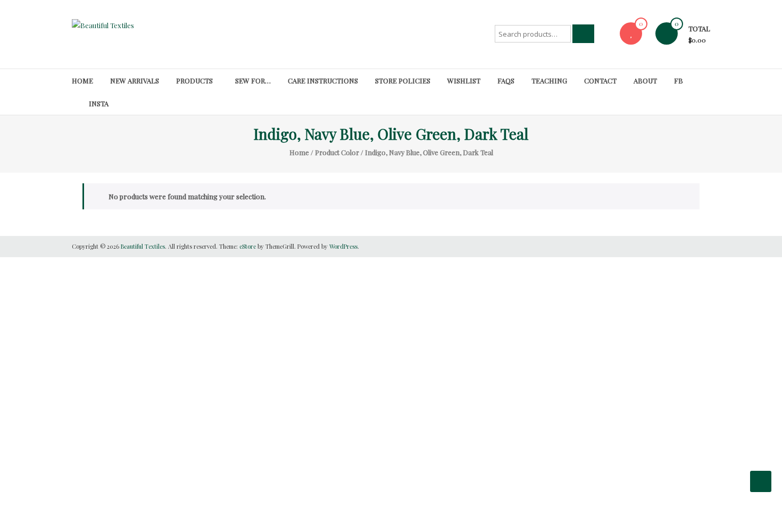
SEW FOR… (253, 80)
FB (678, 80)
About (645, 80)
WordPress (343, 246)
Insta (99, 103)
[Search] (583, 33)
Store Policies (402, 80)
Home (82, 80)
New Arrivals (134, 80)
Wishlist (463, 80)
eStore (247, 246)
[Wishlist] (631, 33)
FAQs (505, 80)
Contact (600, 80)
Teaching (549, 80)
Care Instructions (323, 80)
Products (194, 80)
